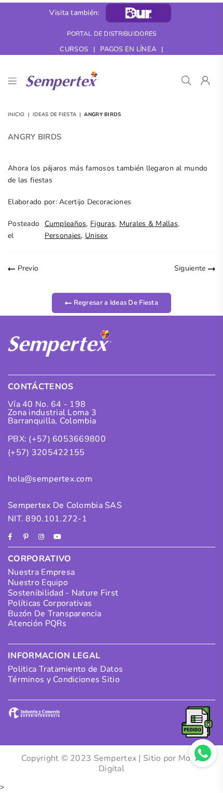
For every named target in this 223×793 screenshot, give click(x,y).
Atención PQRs (37, 623)
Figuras (102, 224)
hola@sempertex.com (50, 479)
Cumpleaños (66, 224)
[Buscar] (186, 81)
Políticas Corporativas (50, 603)
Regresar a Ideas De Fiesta (115, 302)
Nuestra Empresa (41, 572)
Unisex (96, 235)
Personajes (63, 235)
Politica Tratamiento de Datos (65, 669)
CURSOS (74, 49)
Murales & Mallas (148, 224)
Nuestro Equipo (38, 582)
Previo (26, 268)
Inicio (16, 114)
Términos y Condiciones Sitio (64, 679)
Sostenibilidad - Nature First (63, 593)
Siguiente (191, 268)
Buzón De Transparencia (54, 613)
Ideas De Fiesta (54, 114)
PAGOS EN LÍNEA (128, 49)
